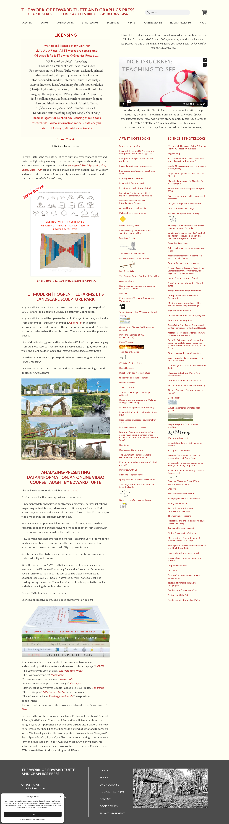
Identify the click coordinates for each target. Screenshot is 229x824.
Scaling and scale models (179, 450)
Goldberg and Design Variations (182, 590)
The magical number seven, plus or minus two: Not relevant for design (187, 226)
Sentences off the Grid (129, 146)
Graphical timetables (177, 565)
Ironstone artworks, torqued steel (135, 188)
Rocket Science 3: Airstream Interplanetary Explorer (132, 201)
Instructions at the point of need (183, 278)
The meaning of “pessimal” (180, 515)
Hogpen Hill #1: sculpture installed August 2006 (138, 413)
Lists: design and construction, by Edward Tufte (187, 366)
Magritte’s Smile (126, 271)
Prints (131, 22)
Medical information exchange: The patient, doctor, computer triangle (184, 304)
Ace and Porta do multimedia (132, 208)
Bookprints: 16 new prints (131, 450)
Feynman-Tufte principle (179, 310)
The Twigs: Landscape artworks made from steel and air (136, 485)
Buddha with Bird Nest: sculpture (134, 372)
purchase (72, 490)
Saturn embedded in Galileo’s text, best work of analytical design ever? (186, 159)
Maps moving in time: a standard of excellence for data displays (184, 539)
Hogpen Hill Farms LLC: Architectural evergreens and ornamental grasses (136, 152)
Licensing (26, 22)
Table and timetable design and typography (182, 584)
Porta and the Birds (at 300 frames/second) (131, 336)
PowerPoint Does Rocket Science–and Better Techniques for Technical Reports (187, 326)
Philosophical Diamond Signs (132, 213)
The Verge (98, 687)
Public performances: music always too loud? (186, 249)
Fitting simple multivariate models (183, 533)
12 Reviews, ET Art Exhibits (132, 253)
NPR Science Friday (54, 692)
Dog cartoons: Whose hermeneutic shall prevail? (138, 463)
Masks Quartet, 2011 (129, 225)
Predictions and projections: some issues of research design (186, 522)
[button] (60, 796)
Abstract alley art (127, 281)
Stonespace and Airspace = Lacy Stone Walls (137, 172)
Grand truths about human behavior (184, 380)
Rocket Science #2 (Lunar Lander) (135, 258)
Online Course (65, 22)
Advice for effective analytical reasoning (186, 385)
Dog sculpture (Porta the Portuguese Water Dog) (136, 299)
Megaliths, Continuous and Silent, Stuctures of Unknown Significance (135, 194)
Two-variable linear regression (182, 528)
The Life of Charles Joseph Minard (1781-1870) (187, 189)
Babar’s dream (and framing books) (135, 500)
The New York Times (70, 670)
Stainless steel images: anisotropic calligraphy (135, 393)
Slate (24, 709)
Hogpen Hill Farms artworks (132, 183)
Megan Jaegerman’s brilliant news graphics (183, 425)
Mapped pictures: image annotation (184, 290)
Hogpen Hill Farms (180, 22)
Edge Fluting (174, 153)
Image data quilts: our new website (135, 166)
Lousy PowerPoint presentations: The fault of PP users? (185, 359)
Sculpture (113, 22)
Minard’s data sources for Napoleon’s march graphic (185, 182)
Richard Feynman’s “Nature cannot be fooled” (185, 391)
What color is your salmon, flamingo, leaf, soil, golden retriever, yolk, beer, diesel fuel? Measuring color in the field (186, 236)
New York (75, 683)
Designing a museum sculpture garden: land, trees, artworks (137, 287)
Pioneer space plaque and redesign (184, 213)
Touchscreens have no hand (181, 493)
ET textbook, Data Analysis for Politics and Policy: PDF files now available (187, 147)
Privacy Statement (39, 819)
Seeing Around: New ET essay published (138, 312)
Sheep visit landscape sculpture (133, 377)
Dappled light (174, 397)
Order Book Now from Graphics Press (66, 281)
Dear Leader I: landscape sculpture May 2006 (137, 421)
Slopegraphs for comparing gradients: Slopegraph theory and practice (185, 464)
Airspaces (123, 293)
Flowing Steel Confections (131, 178)
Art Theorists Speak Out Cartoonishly (136, 407)
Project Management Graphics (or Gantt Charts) (186, 174)
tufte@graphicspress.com (65, 145)
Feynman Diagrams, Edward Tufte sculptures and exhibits (135, 231)
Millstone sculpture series (131, 474)
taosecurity (66, 679)
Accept (32, 814)
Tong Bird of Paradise (129, 351)
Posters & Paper (152, 22)
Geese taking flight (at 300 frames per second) (136, 328)
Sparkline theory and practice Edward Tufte (185, 284)
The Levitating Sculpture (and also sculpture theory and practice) (135, 456)
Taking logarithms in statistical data (184, 498)
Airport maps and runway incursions (184, 353)
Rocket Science (126, 368)
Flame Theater (126, 342)
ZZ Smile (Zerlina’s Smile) (130, 363)
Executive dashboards (178, 243)
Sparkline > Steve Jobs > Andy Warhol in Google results (186, 471)
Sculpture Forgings (128, 238)
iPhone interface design (179, 438)
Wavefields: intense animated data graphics (184, 409)
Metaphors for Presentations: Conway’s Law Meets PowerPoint (186, 334)
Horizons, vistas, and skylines (132, 427)
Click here (75, 322)
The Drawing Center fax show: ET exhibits (139, 276)
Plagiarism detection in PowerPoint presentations (184, 374)
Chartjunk (172, 570)
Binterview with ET (128, 469)
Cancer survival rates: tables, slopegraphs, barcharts (187, 197)
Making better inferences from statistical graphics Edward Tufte (187, 546)
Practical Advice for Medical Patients (185, 600)
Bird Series (124, 445)
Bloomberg (57, 674)
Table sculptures (127, 387)
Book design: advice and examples (183, 263)
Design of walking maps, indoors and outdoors (136, 159)
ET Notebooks (90, 22)
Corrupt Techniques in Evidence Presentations (183, 296)
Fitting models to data (178, 503)
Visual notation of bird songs (181, 208)
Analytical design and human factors (184, 203)
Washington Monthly (61, 696)
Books (44, 22)
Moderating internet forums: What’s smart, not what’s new (185, 257)
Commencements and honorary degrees (186, 315)
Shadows (172, 488)
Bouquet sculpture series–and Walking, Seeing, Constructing (137, 401)
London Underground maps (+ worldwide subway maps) (187, 167)
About (204, 22)
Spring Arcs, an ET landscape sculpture (137, 479)
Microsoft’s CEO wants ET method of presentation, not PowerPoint (185, 456)
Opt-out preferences (25, 819)
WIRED (99, 666)
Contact (106, 799)
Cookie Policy (109, 806)
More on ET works (65, 139)
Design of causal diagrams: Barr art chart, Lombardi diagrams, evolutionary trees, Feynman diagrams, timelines (187, 271)
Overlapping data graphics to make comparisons (184, 576)
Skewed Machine (127, 382)
